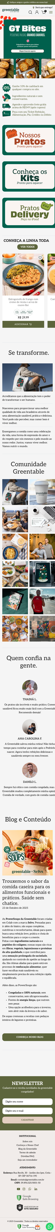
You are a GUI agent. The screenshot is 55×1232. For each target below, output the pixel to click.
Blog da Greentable (27, 1149)
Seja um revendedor (27, 1160)
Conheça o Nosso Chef (27, 1145)
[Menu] (50, 12)
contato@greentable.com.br (31, 1179)
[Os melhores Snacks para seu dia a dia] (27, 47)
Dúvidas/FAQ (27, 1156)
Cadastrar (27, 1120)
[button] (24, 75)
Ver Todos (27, 246)
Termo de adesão (27, 1152)
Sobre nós (27, 1141)
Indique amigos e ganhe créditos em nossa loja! (29, 2)
